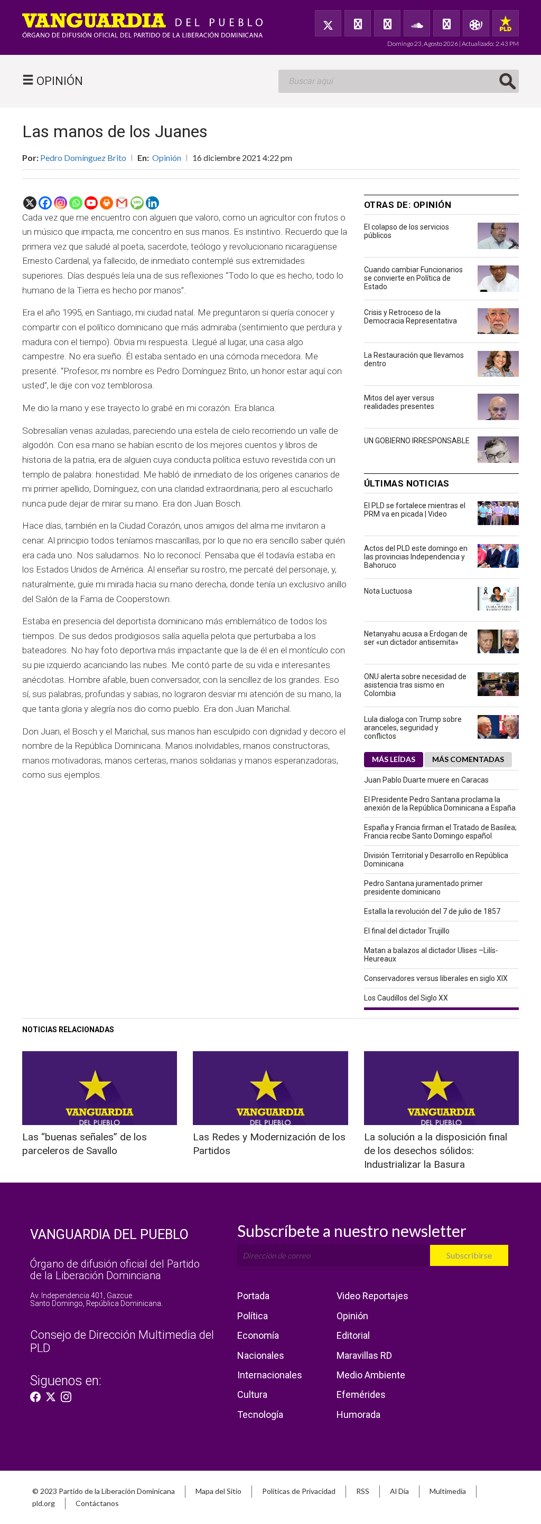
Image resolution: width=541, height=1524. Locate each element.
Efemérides (361, 1394)
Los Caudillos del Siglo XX (406, 998)
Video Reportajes (372, 1295)
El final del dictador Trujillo (407, 931)
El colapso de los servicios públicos (406, 231)
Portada (253, 1295)
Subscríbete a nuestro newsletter (352, 1230)
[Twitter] (328, 23)
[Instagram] (60, 202)
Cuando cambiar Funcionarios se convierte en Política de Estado (413, 278)
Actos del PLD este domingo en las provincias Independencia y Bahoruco (416, 556)
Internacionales (269, 1374)
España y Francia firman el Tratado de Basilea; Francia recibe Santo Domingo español (440, 831)
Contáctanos (97, 1503)
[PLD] (505, 23)
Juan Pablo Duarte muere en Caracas (426, 780)
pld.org (43, 1503)
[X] (29, 202)
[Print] (106, 202)
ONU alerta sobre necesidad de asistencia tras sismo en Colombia (415, 685)
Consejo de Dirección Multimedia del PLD (122, 1341)
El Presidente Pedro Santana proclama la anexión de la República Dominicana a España (440, 803)
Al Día (399, 1491)
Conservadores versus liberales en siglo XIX (436, 978)
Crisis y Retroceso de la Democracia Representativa (410, 316)
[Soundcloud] (417, 23)
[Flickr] (446, 23)
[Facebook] (357, 23)
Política (252, 1315)
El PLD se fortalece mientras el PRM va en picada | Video (414, 509)
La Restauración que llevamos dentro (414, 359)
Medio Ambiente (371, 1374)
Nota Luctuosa (388, 591)
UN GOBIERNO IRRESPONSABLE (417, 440)
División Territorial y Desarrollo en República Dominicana (436, 859)
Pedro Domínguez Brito (83, 158)
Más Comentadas (468, 759)
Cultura (252, 1394)
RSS (362, 1491)
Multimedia (448, 1491)
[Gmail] (121, 202)
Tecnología (260, 1414)
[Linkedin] (152, 202)
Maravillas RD (364, 1355)
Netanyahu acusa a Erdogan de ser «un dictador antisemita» (416, 638)
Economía (258, 1335)
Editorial (353, 1335)
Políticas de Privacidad (298, 1491)
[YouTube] (387, 23)
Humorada (358, 1414)
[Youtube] (91, 202)
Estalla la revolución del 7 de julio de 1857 (432, 911)
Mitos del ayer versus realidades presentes (399, 402)
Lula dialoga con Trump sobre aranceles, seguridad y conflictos (413, 727)
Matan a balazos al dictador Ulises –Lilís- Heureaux (431, 954)
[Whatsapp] (75, 202)
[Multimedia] (476, 23)
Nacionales (260, 1355)
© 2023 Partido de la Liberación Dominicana (103, 1491)
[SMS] (137, 202)
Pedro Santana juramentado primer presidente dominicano (423, 887)
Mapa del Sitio (218, 1491)
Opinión (166, 158)
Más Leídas (393, 759)
